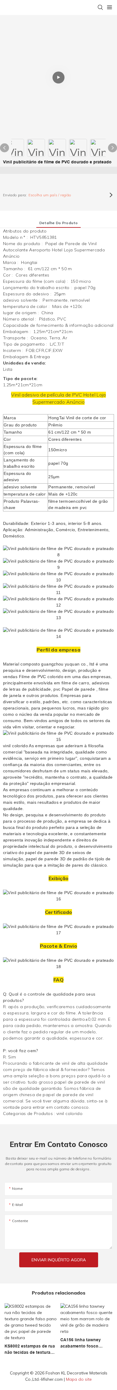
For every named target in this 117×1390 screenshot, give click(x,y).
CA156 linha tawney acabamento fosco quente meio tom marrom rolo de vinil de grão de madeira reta (85, 1343)
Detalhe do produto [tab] (58, 223)
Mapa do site (79, 1379)
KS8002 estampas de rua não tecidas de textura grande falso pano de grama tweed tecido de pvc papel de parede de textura (29, 1350)
